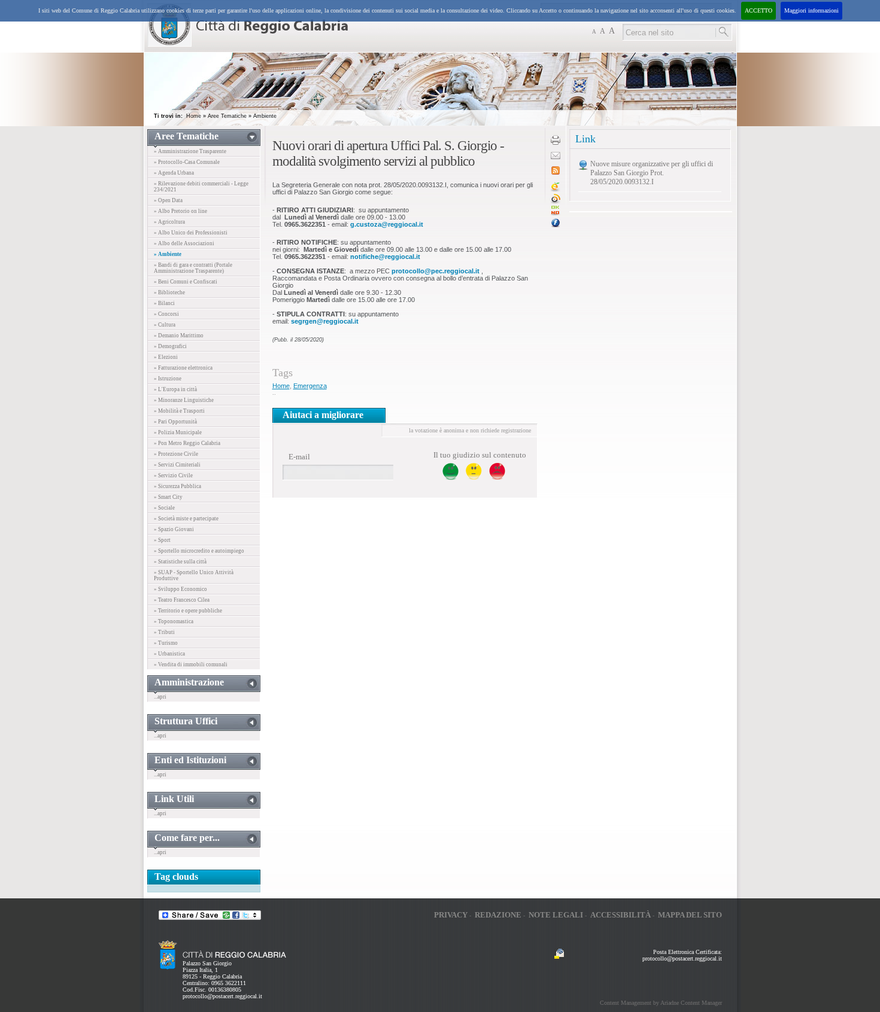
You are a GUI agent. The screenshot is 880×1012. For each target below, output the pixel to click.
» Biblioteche (169, 292)
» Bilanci (164, 303)
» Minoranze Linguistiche (184, 400)
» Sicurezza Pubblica (177, 486)
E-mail (299, 456)
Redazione (498, 914)
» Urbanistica (169, 654)
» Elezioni (166, 357)
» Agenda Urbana (174, 173)
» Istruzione (167, 379)
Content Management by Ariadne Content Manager (661, 1002)
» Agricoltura (169, 222)
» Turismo (166, 643)
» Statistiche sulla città (180, 562)
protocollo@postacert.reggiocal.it (222, 996)
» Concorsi (166, 314)
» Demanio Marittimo (179, 336)
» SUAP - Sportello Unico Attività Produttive (193, 575)
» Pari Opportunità (175, 422)
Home (193, 116)
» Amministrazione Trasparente (190, 151)
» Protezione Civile (176, 454)
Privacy (451, 914)
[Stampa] (555, 142)
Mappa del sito (690, 914)
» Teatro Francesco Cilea (182, 600)
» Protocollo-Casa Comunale (187, 162)
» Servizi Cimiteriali (177, 465)
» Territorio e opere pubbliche (188, 611)
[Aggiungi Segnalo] (555, 201)
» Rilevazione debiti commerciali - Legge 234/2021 (201, 187)
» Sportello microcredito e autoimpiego (199, 551)
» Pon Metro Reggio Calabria (187, 443)
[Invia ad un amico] (555, 157)
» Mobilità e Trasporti (179, 411)
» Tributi (164, 632)
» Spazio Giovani (174, 529)
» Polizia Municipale (178, 432)
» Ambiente (167, 254)
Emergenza (310, 385)
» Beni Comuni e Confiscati (185, 282)
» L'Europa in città (175, 389)
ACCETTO (758, 10)
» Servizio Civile (173, 475)
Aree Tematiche (227, 116)
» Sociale (164, 508)
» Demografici (170, 346)
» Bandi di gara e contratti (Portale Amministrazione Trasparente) (193, 268)
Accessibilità (620, 914)
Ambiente (265, 116)
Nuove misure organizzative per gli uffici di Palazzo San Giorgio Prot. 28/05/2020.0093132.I (651, 173)
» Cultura (164, 325)
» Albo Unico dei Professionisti (190, 233)
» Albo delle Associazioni (184, 243)
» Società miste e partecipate (186, 519)
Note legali (556, 914)
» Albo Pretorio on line (180, 211)
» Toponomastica (173, 621)
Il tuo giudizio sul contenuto (479, 454)
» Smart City (168, 497)
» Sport (162, 540)
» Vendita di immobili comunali (190, 664)
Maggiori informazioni (811, 10)
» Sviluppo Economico (180, 589)
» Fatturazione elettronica (183, 368)
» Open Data (168, 200)
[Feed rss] (555, 172)
